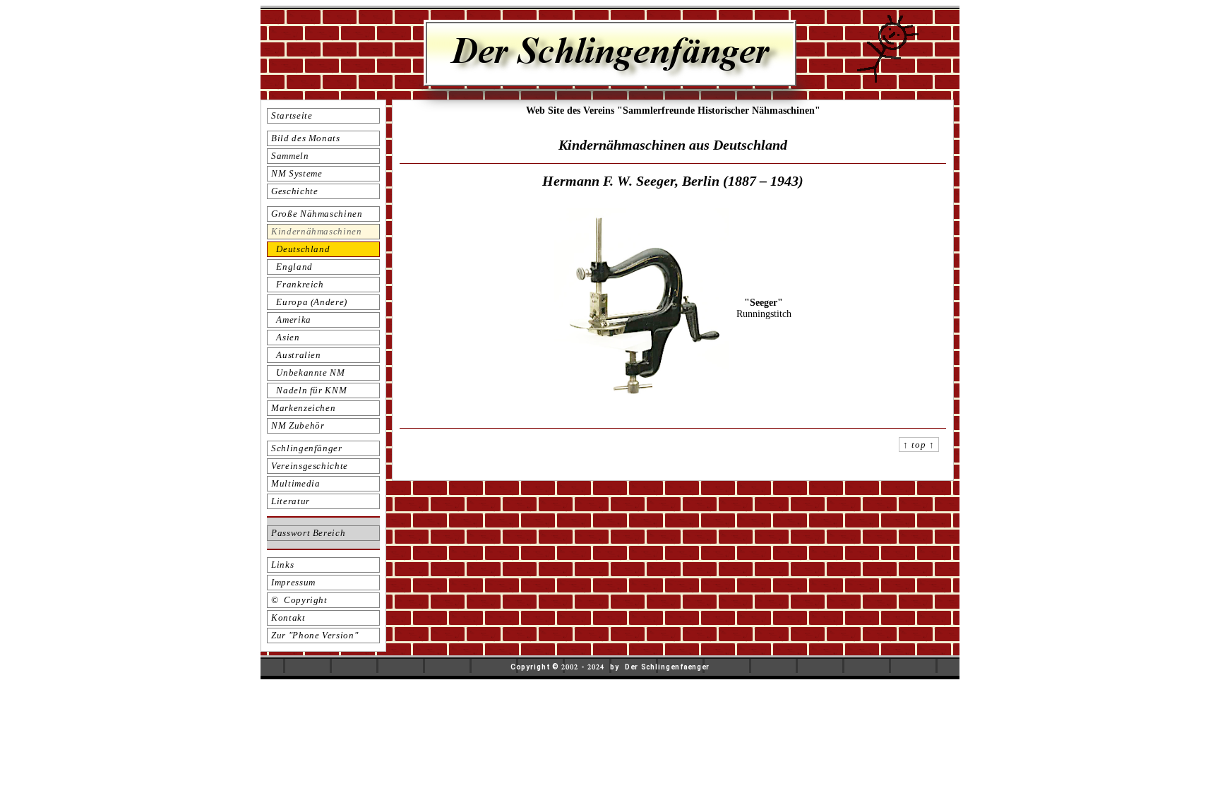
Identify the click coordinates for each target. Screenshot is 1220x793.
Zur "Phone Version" (314, 635)
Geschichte (294, 191)
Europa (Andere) (309, 302)
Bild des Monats (305, 138)
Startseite (292, 115)
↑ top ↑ (919, 444)
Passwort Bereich (308, 532)
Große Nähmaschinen (317, 213)
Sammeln (290, 155)
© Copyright (299, 600)
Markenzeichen (303, 408)
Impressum (293, 582)
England (292, 266)
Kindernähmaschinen (316, 231)
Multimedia (296, 483)
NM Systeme (297, 173)
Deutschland (300, 249)
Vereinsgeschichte (309, 465)
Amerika (291, 319)
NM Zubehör (298, 425)
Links (282, 564)
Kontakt (288, 617)
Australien (296, 355)
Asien (285, 337)
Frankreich (297, 284)
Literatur (290, 501)
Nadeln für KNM (309, 390)
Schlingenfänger (306, 448)
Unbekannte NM (308, 372)
